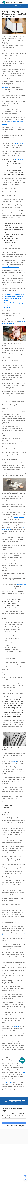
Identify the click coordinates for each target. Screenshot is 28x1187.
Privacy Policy (19, 1101)
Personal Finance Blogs (15, 1100)
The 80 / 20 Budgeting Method (13, 296)
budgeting (16, 1026)
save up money (20, 159)
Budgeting (5, 87)
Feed (23, 1072)
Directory (8, 1101)
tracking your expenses (12, 1033)
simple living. (19, 143)
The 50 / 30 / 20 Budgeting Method (14, 294)
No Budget (7, 307)
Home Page (8, 1082)
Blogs (13, 1101)
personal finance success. (10, 267)
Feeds (23, 1100)
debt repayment (19, 517)
